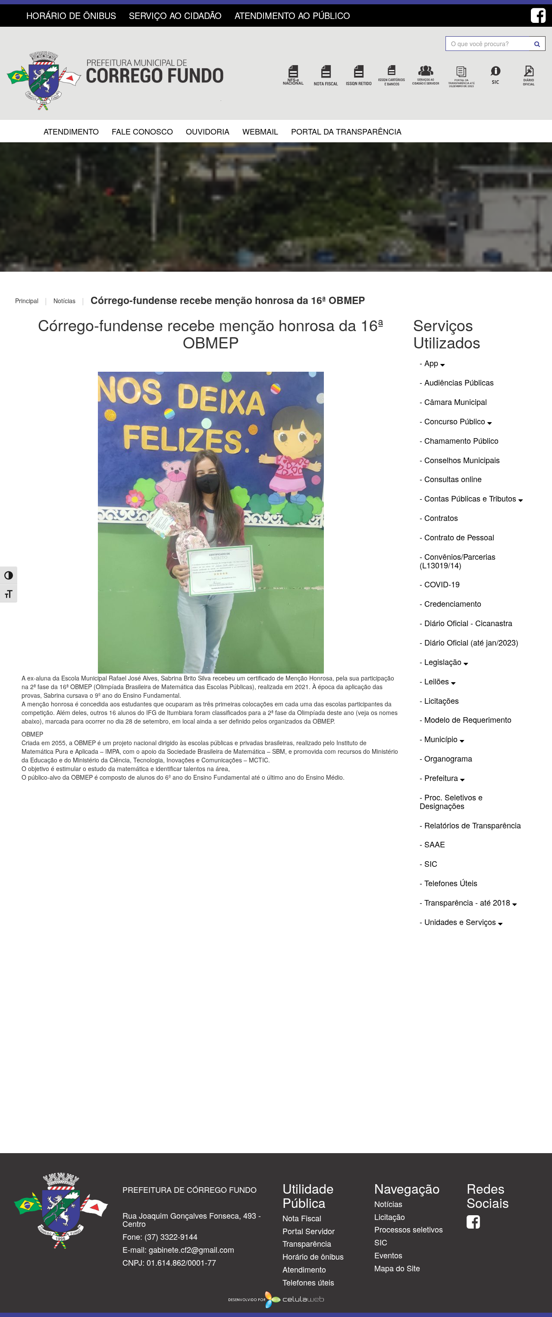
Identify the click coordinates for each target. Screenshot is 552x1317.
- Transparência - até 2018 (466, 902)
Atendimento (71, 131)
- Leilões (435, 681)
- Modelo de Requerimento (465, 719)
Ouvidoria (207, 131)
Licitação (389, 1216)
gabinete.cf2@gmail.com (191, 1249)
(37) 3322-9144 (171, 1236)
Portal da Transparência (346, 131)
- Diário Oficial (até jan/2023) (469, 642)
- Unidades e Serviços (459, 921)
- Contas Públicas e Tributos (469, 498)
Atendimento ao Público (292, 15)
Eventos (388, 1255)
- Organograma (446, 758)
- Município (440, 738)
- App (430, 362)
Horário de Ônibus (71, 15)
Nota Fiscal (301, 1217)
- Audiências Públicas (457, 382)
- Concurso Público (453, 420)
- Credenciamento (450, 603)
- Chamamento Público (459, 440)
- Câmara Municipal (453, 401)
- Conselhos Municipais (460, 459)
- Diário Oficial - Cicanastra (466, 622)
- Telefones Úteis (448, 882)
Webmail (260, 131)
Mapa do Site (397, 1267)
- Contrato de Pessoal (457, 536)
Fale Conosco (142, 131)
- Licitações (439, 700)
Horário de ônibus (313, 1256)
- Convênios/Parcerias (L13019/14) (458, 561)
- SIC (428, 863)
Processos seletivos (408, 1229)
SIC (380, 1242)
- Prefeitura (440, 777)
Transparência (306, 1243)
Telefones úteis (308, 1282)
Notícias (388, 1203)
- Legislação (442, 661)
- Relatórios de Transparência (470, 825)
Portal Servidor (308, 1230)
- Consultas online (451, 478)
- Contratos (439, 517)
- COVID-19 (440, 584)
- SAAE (432, 844)
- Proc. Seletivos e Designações (451, 801)
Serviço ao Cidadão (175, 15)
